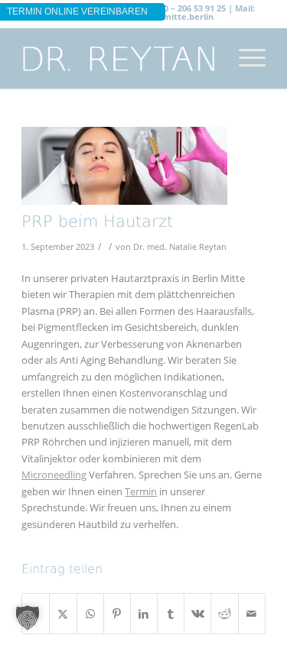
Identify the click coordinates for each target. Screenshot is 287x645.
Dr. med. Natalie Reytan (180, 246)
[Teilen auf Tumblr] (171, 614)
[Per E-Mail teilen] (252, 614)
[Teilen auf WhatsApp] (90, 614)
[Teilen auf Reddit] (224, 614)
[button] (27, 617)
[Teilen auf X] (63, 614)
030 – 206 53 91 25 (190, 8)
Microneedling (53, 474)
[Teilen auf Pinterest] (117, 614)
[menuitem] (244, 58)
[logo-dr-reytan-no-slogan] (119, 58)
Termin (141, 491)
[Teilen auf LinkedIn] (144, 614)
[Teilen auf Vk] (197, 614)
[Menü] (244, 58)
